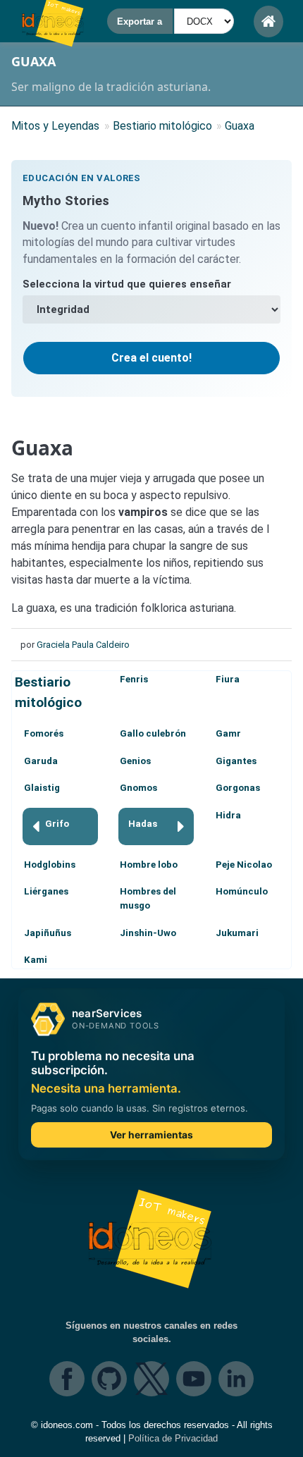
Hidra (228, 815)
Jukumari (237, 933)
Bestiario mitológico (48, 692)
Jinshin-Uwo (148, 933)
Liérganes (46, 891)
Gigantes (236, 761)
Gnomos (138, 787)
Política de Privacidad (173, 1438)
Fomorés (43, 733)
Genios (135, 761)
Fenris (134, 679)
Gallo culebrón (153, 733)
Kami (35, 959)
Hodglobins (49, 864)
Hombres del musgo (148, 898)
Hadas (142, 823)
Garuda (41, 761)
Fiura (228, 679)
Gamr (228, 733)
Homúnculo (242, 891)
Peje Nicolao (244, 864)
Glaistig (42, 787)
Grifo (57, 823)
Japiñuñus (47, 933)
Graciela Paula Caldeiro (83, 644)
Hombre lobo (149, 864)
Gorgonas (238, 787)
